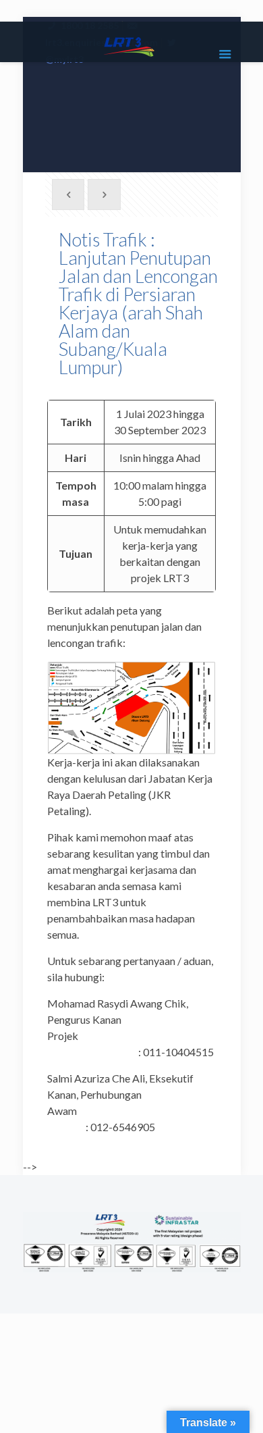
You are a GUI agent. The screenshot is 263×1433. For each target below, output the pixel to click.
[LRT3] (131, 45)
